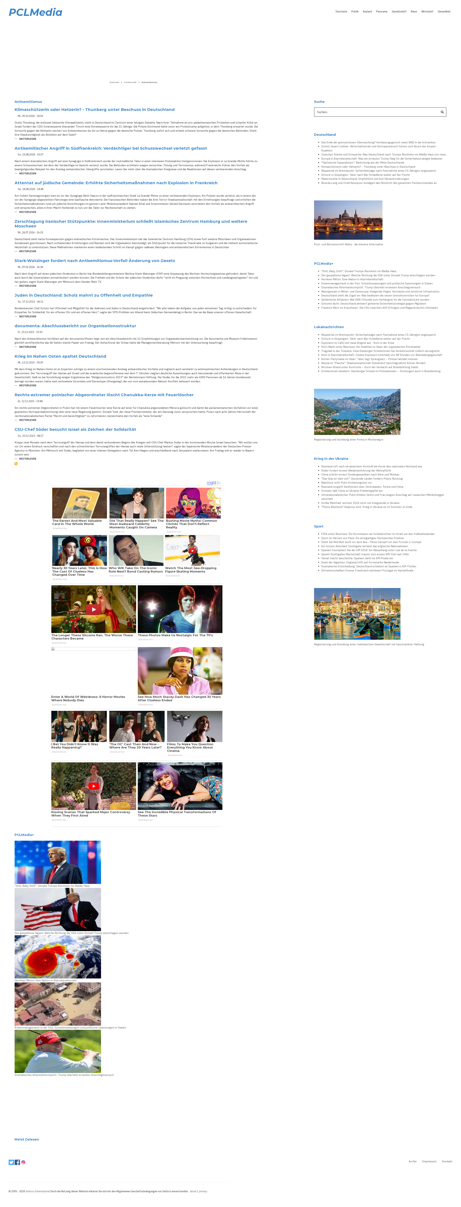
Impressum (429, 1161)
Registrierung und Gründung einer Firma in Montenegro (348, 439)
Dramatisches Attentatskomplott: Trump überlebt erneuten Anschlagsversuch (64, 1075)
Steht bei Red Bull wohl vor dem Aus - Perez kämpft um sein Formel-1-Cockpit (371, 542)
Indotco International (37, 1191)
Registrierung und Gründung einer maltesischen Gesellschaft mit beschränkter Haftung (369, 644)
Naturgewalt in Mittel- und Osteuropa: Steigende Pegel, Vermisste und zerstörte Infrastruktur (380, 291)
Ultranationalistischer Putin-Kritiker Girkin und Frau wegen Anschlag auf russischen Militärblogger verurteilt (382, 497)
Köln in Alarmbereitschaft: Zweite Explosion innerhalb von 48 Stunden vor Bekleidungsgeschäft (381, 355)
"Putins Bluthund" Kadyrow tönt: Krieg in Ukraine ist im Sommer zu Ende (366, 507)
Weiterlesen (27, 139)
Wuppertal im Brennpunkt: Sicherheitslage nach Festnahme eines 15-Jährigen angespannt (378, 170)
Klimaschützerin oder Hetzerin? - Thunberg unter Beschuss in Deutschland (368, 166)
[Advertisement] (230, 48)
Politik (355, 11)
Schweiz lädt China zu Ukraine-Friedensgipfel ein (352, 490)
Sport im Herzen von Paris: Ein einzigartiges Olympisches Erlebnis (362, 538)
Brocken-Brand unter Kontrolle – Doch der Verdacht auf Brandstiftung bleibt (369, 367)
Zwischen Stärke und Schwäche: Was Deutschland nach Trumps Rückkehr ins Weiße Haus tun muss (383, 154)
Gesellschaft (399, 11)
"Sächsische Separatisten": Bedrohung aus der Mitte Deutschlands (362, 162)
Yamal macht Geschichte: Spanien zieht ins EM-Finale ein (357, 558)
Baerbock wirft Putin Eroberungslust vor (346, 482)
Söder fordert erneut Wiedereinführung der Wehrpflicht (356, 470)
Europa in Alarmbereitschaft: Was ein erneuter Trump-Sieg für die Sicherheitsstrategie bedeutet (381, 158)
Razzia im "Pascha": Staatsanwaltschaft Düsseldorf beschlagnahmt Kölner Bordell (373, 363)
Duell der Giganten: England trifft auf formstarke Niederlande (360, 562)
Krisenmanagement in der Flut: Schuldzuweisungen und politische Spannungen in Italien (70, 1027)
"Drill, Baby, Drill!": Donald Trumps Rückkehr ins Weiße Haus (52, 886)
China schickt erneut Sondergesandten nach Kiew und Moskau (360, 474)
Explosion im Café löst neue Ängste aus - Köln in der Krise (357, 343)
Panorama (382, 11)
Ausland (367, 11)
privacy (203, 1191)
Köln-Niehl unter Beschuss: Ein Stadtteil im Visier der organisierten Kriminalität (370, 346)
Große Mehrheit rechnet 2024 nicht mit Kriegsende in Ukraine (360, 503)
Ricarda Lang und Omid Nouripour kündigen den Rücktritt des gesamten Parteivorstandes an (379, 183)
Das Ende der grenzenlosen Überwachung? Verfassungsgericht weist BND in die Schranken (378, 142)
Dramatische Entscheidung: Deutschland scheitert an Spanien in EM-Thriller (368, 566)
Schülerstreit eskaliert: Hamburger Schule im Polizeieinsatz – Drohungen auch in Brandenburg (381, 371)
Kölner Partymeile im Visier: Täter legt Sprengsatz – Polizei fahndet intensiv (369, 359)
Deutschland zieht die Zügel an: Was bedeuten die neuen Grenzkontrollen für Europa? (375, 295)
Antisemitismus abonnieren (16, 463)
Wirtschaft (427, 11)
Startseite (341, 11)
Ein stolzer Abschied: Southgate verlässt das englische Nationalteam (364, 546)
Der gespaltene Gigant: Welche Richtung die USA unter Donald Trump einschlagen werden (72, 933)
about (193, 1191)
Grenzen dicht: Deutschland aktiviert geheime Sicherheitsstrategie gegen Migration (373, 303)
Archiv (413, 1161)
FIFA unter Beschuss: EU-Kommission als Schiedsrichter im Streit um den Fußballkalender (378, 534)
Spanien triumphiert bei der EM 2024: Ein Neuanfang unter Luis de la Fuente (369, 550)
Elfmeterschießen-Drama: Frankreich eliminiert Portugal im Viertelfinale (367, 570)
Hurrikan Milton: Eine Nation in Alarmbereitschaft (46, 980)
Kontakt (447, 1161)
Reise (414, 11)
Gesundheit (444, 11)
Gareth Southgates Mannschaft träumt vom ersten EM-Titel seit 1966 (365, 554)
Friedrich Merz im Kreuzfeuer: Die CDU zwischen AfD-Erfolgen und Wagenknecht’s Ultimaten (379, 307)
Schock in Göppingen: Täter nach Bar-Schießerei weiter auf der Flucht (365, 174)
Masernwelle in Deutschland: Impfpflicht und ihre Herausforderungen (365, 178)
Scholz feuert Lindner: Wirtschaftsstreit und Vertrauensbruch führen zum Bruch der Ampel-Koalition (379, 148)
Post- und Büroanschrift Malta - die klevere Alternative (348, 244)
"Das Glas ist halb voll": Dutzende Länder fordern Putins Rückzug (362, 478)
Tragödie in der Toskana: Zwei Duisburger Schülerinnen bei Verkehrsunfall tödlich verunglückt (380, 351)
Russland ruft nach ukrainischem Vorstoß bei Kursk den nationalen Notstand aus (371, 466)
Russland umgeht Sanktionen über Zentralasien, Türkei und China (362, 486)
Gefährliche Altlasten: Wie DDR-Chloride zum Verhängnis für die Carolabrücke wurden (375, 299)
